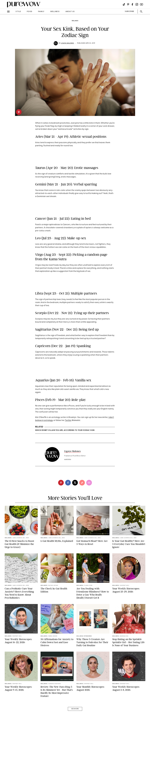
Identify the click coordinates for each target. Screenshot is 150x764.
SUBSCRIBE (129, 11)
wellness (55, 11)
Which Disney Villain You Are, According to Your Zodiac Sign (64, 430)
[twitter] (4, 43)
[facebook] (4, 37)
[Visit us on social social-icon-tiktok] (124, 4)
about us (70, 11)
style (18, 11)
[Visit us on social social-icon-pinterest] (128, 4)
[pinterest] (19, 112)
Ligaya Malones (67, 43)
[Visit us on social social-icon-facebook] (132, 4)
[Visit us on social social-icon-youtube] (141, 4)
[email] (4, 56)
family (41, 11)
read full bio (67, 459)
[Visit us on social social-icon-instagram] (136, 4)
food (29, 11)
